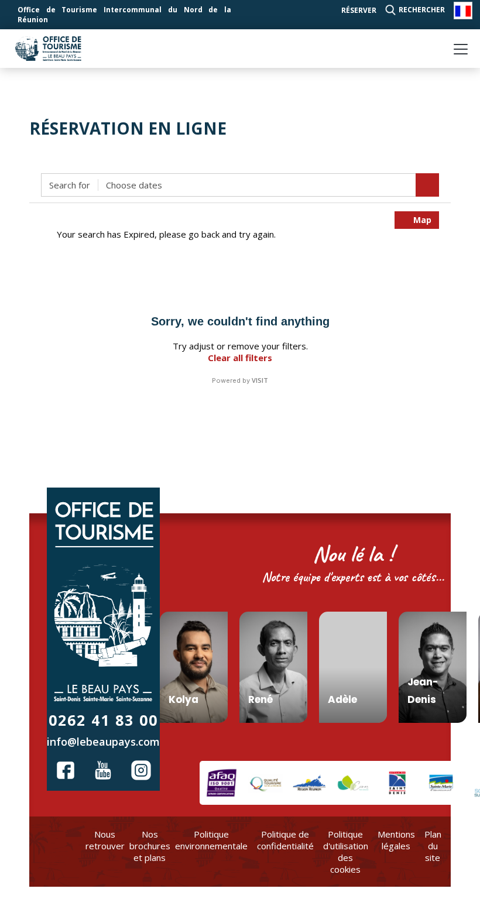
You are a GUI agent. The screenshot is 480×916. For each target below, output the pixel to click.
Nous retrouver (105, 840)
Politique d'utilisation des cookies (345, 851)
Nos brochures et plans (149, 845)
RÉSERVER (358, 10)
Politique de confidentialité (285, 840)
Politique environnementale (211, 840)
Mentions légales (396, 840)
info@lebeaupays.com (103, 742)
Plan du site (432, 845)
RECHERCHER (422, 10)
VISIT (260, 380)
